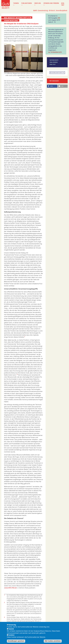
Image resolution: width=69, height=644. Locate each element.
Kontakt (62, 4)
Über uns (37, 3)
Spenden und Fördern (51, 3)
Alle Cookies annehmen (53, 641)
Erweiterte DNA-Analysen (15, 578)
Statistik (11, 629)
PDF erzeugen (54, 81)
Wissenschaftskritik (57, 72)
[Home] (5, 4)
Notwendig (12, 625)
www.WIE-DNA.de (10, 588)
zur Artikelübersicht (55, 52)
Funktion (11, 635)
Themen (16, 3)
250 (59, 18)
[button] (52, 86)
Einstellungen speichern (16, 641)
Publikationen (26, 3)
